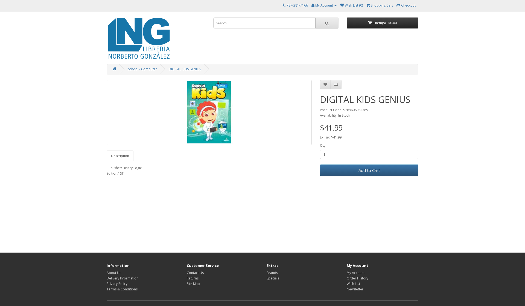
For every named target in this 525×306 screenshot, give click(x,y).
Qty (322, 145)
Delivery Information (122, 278)
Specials (273, 278)
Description (120, 156)
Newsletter (355, 289)
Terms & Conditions (122, 289)
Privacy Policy (117, 283)
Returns (193, 278)
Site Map (193, 283)
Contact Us (195, 272)
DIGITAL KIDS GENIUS (185, 69)
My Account (355, 272)
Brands (272, 272)
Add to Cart (369, 170)
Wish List (353, 283)
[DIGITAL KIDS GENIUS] (209, 112)
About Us (114, 272)
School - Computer (142, 69)
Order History (357, 278)
